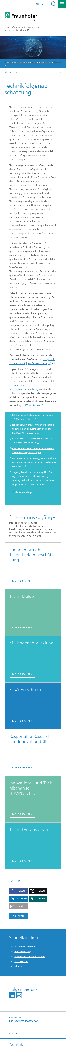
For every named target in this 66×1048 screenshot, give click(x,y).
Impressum (15, 1018)
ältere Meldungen (24, 492)
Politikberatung (22, 951)
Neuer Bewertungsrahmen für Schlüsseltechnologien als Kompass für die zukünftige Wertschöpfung (33, 429)
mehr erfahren (22, 581)
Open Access (33, 405)
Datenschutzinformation (23, 1021)
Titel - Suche (54, 4)
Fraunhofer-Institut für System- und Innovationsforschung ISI (22, 28)
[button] (18, 891)
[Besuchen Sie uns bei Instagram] (19, 995)
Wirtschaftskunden (24, 946)
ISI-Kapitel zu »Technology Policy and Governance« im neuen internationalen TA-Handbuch (34, 462)
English (40, 4)
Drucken (18, 916)
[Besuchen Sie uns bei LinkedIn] (12, 995)
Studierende (20, 961)
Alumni (18, 966)
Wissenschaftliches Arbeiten (29, 956)
